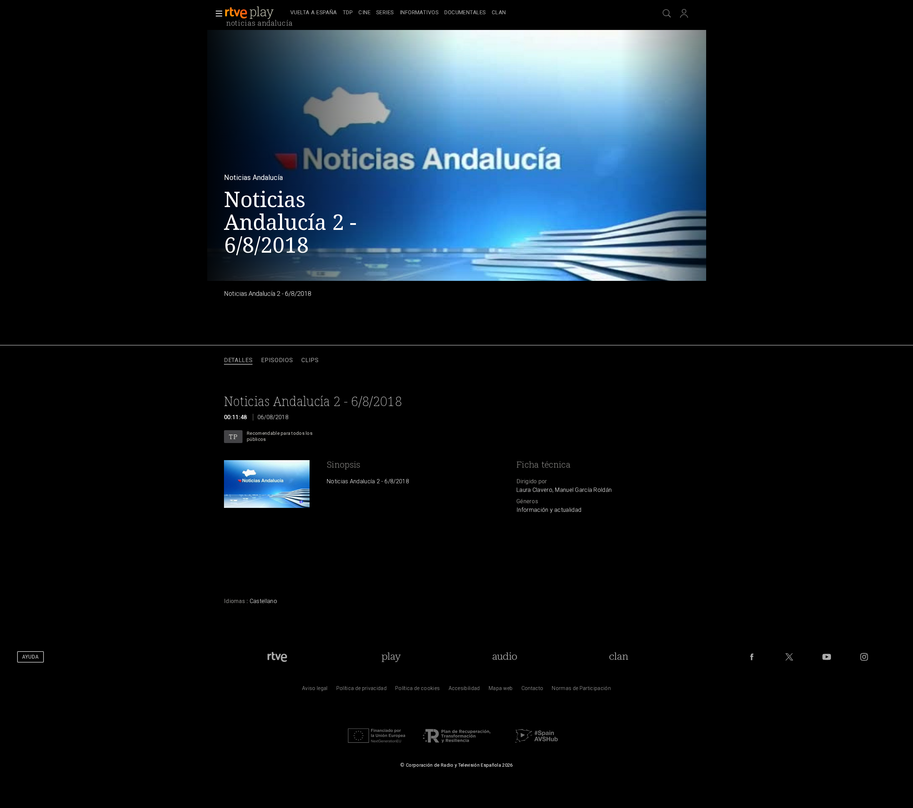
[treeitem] (313, 13)
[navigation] (464, 13)
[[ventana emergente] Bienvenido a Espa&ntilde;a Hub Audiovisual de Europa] (536, 744)
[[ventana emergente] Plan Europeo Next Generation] (376, 744)
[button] (217, 13)
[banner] (256, 13)
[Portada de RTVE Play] (250, 13)
